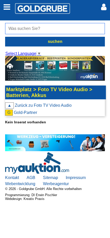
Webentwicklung (20, 184)
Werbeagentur (56, 184)
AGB (31, 177)
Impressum (76, 177)
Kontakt (12, 177)
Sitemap (50, 177)
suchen (55, 41)
